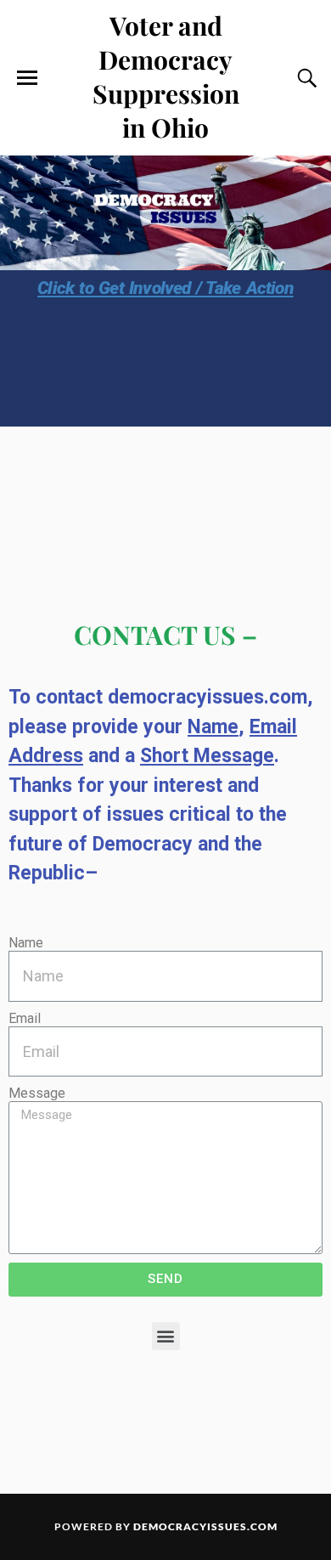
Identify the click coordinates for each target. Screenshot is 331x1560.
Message (36, 1093)
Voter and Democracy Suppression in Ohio (166, 76)
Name (25, 943)
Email (24, 1018)
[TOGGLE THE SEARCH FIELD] (305, 78)
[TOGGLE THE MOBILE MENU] (27, 78)
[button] (166, 1336)
